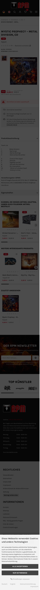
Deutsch (4, 584)
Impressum (34, 586)
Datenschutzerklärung (28, 584)
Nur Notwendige (20, 573)
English (12, 584)
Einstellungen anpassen (21, 579)
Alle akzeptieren (20, 566)
